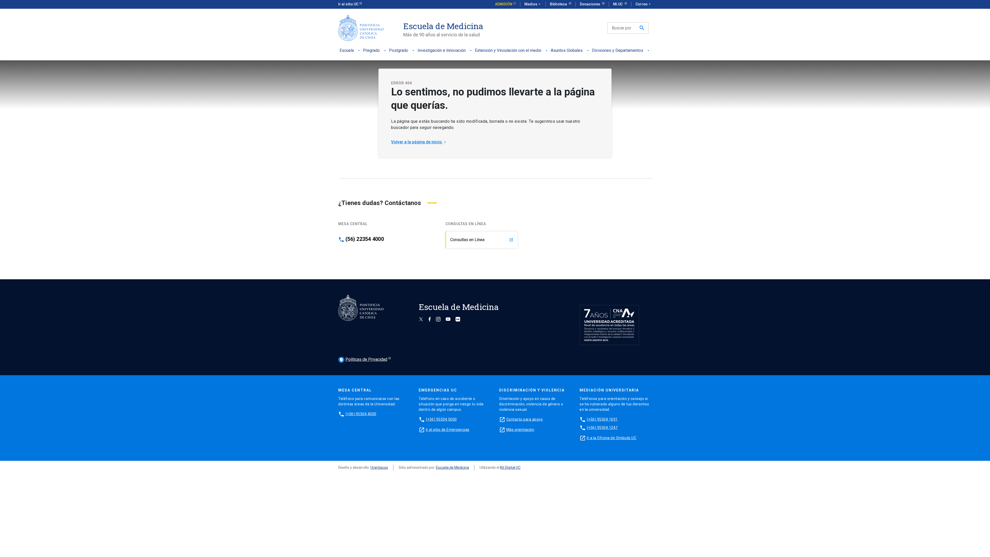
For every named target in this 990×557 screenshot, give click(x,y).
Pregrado (371, 50)
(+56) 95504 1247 (602, 427)
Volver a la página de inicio (419, 142)
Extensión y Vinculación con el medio (508, 50)
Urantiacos (379, 467)
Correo (644, 4)
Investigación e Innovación (442, 50)
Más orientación (520, 430)
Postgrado (398, 50)
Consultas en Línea (481, 239)
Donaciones (590, 4)
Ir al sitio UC (348, 4)
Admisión (503, 4)
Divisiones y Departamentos (617, 50)
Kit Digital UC (510, 467)
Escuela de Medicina (452, 467)
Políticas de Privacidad (363, 359)
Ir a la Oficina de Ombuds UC (611, 438)
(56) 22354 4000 (364, 239)
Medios (532, 4)
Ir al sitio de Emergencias (447, 430)
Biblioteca (559, 4)
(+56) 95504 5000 (441, 419)
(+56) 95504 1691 (602, 419)
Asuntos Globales (567, 50)
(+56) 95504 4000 (360, 414)
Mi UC (618, 4)
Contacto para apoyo (524, 419)
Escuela (347, 50)
